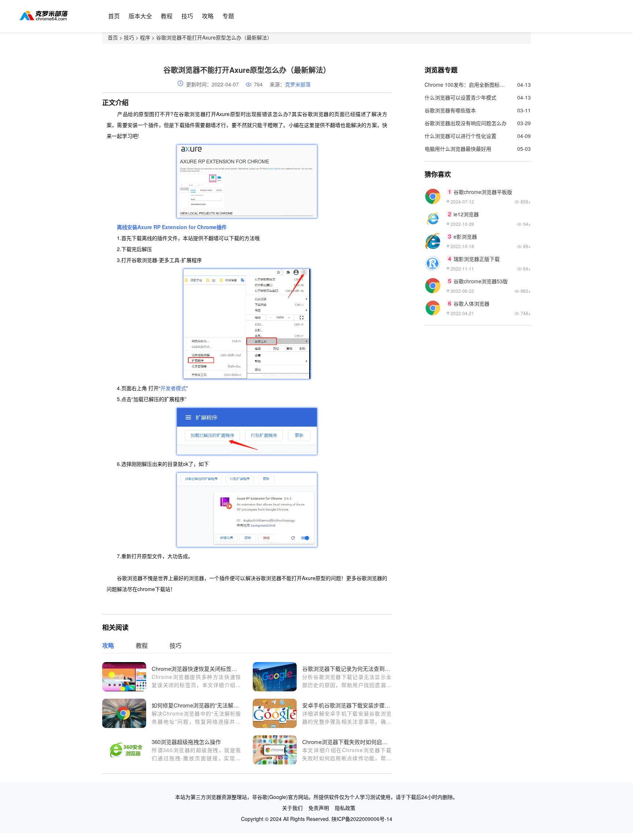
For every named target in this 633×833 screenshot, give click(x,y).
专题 (228, 16)
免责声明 (318, 807)
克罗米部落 (298, 84)
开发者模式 (173, 388)
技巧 (187, 16)
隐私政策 (345, 807)
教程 (167, 16)
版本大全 (140, 16)
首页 (114, 16)
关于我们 (292, 807)
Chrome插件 (212, 227)
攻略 (208, 16)
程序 (145, 37)
